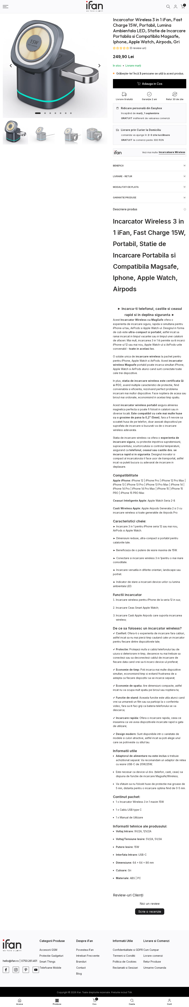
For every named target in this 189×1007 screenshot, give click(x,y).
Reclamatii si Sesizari (125, 967)
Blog (79, 973)
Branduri (81, 961)
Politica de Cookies (124, 961)
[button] (121, 48)
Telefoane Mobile (50, 967)
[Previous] (11, 65)
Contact (81, 967)
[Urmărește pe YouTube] (36, 970)
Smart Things (47, 961)
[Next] (99, 65)
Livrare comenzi (153, 955)
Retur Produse (152, 961)
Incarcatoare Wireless (172, 152)
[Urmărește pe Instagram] (16, 970)
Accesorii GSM (48, 949)
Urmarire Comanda (154, 967)
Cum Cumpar (151, 949)
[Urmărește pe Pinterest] (26, 970)
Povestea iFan (85, 949)
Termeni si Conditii (124, 955)
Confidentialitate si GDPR (128, 949)
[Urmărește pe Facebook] (6, 970)
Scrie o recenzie (149, 911)
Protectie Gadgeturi (51, 955)
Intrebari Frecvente (87, 955)
